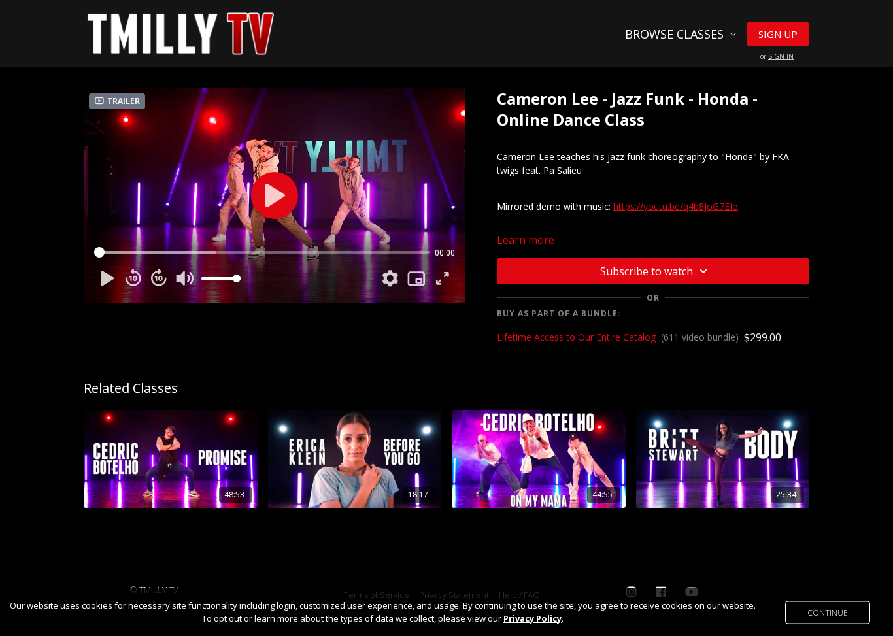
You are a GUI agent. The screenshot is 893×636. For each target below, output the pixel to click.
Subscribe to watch (646, 271)
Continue (827, 612)
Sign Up (778, 34)
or (777, 56)
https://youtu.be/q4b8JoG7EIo (675, 206)
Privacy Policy (532, 618)
